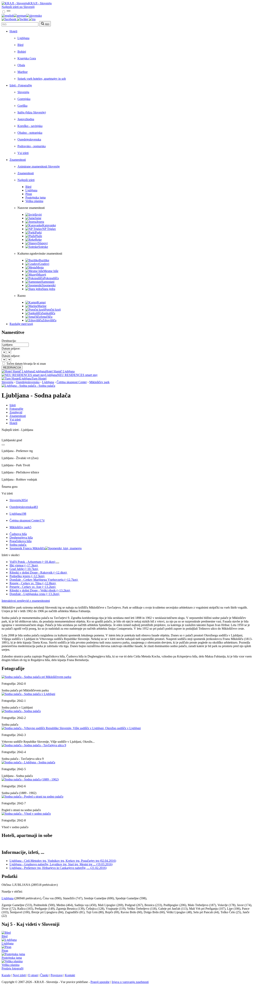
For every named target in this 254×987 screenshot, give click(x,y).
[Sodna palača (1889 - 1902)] (30, 779)
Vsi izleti (23, 153)
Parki (38, 232)
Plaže (38, 236)
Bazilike (44, 260)
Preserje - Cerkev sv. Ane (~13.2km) (32, 587)
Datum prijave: (11, 348)
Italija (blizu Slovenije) (31, 112)
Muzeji (41, 274)
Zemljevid (16, 412)
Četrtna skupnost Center (72, 382)
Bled (20, 45)
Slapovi (43, 243)
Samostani (47, 281)
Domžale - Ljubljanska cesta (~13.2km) (34, 594)
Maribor (22, 72)
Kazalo (6, 975)
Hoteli (13, 31)
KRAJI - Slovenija (40, 3)
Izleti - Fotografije (21, 85)
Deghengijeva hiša (21, 537)
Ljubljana (23, 38)
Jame (38, 218)
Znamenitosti (18, 159)
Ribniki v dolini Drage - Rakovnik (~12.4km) (38, 572)
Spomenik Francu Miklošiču (27, 548)
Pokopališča (51, 278)
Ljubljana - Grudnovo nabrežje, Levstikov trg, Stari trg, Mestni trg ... (61, 864)
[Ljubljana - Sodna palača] (28, 762)
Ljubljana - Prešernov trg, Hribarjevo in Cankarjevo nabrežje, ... (58, 868)
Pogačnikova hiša (21, 541)
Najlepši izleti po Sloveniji (18, 7)
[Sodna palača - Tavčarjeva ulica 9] (34, 745)
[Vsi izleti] (3, 444)
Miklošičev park (99, 382)
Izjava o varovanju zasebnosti (130, 982)
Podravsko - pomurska (31, 146)
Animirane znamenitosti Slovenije (38, 166)
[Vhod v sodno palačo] (26, 813)
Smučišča (46, 316)
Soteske (43, 246)
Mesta (40, 267)
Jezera (40, 221)
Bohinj (21, 51)
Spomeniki (49, 285)
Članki (44, 975)
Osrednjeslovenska (29, 139)
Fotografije (16, 408)
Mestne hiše (50, 271)
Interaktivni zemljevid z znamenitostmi (26, 600)
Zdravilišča (49, 320)
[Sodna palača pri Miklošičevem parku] (36, 677)
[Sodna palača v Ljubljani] (28, 694)
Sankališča (48, 313)
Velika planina (34, 201)
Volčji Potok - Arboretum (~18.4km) (32, 561)
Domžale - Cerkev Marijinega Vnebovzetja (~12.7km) (44, 579)
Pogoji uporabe (100, 982)
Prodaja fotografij (12, 968)
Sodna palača (18, 544)
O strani (33, 975)
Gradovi (44, 264)
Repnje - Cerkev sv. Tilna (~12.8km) (33, 583)
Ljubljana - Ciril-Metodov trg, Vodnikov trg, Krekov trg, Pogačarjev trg (63, 860)
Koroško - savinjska (29, 126)
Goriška (22, 105)
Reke (38, 239)
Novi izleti (19, 975)
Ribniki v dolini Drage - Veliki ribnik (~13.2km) (40, 590)
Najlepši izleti (26, 180)
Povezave (57, 975)
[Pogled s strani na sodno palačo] (32, 796)
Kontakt (70, 975)
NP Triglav (49, 229)
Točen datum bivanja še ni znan (26, 363)
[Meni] (8, 12)
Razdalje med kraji (21, 324)
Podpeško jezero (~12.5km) (27, 576)
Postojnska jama (35, 197)
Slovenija (23, 92)
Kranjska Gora (26, 58)
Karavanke (49, 225)
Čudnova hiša (18, 534)
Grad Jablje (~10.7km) (24, 569)
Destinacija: (9, 340)
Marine (42, 306)
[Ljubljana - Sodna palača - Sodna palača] (28, 385)
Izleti (13, 405)
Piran (28, 194)
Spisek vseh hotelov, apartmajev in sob (41, 78)
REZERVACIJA (12, 367)
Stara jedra (48, 289)
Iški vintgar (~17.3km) (24, 565)
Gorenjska (23, 99)
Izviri (38, 214)
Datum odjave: (11, 356)
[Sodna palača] (21, 711)
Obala (21, 65)
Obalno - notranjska (29, 132)
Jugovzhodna (25, 119)
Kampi (41, 302)
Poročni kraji (53, 309)
